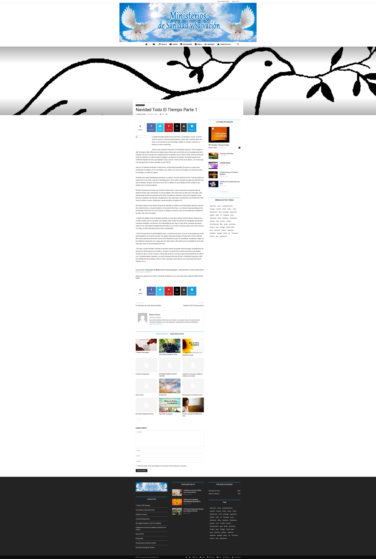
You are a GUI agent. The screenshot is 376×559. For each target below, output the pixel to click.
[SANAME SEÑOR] (213, 165)
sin (229, 233)
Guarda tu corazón (188, 355)
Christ (224, 209)
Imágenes (211, 44)
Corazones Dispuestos (142, 374)
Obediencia (233, 218)
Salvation (213, 233)
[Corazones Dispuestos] (146, 365)
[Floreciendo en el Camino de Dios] (193, 386)
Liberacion (213, 218)
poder (226, 224)
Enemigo (226, 212)
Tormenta (234, 233)
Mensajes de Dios (146, 102)
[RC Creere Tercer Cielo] (224, 135)
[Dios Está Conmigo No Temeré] (146, 405)
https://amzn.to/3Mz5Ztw (144, 272)
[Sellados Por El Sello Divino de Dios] (213, 184)
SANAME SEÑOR (225, 163)
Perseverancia (214, 224)
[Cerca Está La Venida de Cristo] (169, 346)
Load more (224, 191)
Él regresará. (163, 395)
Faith (217, 215)
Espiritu (212, 215)
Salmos (223, 230)
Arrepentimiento (227, 206)
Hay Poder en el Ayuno (165, 414)
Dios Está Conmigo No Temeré (145, 414)
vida (217, 236)
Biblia (199, 44)
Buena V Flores (141, 114)
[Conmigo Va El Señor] (213, 156)
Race (217, 227)
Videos (175, 44)
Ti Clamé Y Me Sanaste (142, 352)
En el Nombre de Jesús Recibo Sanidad (148, 305)
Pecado (222, 221)
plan (221, 224)
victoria (212, 236)
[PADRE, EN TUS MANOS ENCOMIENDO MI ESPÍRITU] (177, 502)
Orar (217, 221)
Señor (225, 233)
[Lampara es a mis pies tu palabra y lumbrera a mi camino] (193, 365)
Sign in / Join (235, 1)
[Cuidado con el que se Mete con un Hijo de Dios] (177, 492)
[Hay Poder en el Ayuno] (169, 405)
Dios (220, 212)
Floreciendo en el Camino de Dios (192, 395)
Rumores (217, 230)
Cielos (229, 209)
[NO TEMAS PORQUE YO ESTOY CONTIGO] (169, 365)
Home (137, 102)
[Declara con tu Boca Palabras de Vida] (193, 405)
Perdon (228, 221)
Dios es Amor (140, 395)
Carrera (218, 209)
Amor (219, 206)
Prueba (212, 227)
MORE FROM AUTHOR (177, 334)
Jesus (232, 215)
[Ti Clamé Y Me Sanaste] (146, 345)
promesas (232, 224)
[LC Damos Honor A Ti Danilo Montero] (213, 174)
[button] (238, 44)
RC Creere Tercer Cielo (219, 145)
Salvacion (231, 230)
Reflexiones (187, 44)
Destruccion (213, 212)
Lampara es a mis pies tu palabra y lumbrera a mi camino (151, 528)
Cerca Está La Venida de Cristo (168, 354)
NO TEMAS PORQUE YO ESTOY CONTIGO (148, 523)
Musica (164, 44)
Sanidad (219, 233)
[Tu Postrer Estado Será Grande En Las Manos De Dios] (177, 511)
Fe (221, 215)
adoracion (213, 206)
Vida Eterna (223, 236)
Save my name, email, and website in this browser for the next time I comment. (162, 466)
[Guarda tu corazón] (193, 346)
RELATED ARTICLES (162, 334)
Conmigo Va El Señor (227, 153)
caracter (212, 209)
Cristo (234, 209)
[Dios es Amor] (146, 386)
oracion (212, 221)
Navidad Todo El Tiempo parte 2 (193, 305)
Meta (219, 218)
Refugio (222, 227)
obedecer (225, 218)
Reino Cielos (230, 227)
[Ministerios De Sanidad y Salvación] (188, 22)
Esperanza (233, 212)
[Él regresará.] (169, 386)
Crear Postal (225, 44)
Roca (211, 230)
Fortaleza (226, 215)
